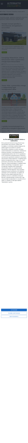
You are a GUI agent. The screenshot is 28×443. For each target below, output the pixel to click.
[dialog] (14, 288)
